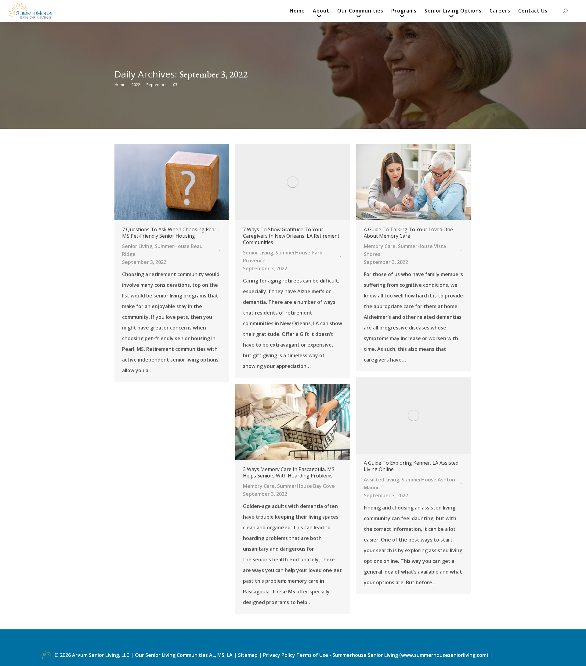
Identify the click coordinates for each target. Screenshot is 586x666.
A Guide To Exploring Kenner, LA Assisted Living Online (411, 466)
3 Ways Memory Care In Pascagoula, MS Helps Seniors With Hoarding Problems (289, 472)
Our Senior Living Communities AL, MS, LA (184, 655)
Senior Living (137, 246)
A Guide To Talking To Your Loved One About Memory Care (408, 232)
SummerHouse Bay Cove (306, 486)
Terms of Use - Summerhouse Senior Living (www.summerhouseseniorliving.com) (393, 655)
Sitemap (248, 655)
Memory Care (380, 246)
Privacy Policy (279, 655)
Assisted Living (381, 479)
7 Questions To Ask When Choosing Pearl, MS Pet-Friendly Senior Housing (170, 232)
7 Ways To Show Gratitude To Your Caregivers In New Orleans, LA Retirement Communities (291, 236)
